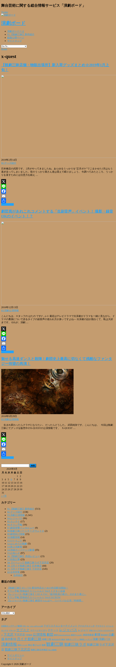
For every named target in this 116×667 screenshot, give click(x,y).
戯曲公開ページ (15, 37)
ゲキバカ (12, 630)
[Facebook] (58, 191)
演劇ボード (13, 23)
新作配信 (10, 639)
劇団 (50, 634)
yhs (28, 626)
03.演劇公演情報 (10, 310)
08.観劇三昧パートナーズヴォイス (25, 531)
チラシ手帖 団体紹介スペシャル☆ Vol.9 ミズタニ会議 (36, 591)
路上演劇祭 (52, 650)
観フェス (37, 645)
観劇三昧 (55, 644)
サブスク (23, 630)
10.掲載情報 (13, 537)
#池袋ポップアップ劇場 (11, 626)
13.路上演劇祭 (14, 546)
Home (4, 49)
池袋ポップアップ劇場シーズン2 (79, 639)
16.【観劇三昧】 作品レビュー (23, 556)
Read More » (7, 204)
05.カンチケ (13, 521)
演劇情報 (9, 644)
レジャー (83, 630)
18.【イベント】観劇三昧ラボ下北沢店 (28, 562)
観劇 (44, 645)
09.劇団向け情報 (16, 534)
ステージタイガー (38, 630)
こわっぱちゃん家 (36, 626)
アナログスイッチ (86, 626)
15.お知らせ (13, 553)
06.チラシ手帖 (14, 524)
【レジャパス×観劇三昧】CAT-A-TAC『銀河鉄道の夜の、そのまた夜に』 (47, 594)
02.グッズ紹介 (8, 163)
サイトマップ (14, 40)
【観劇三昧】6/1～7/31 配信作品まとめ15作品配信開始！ (37, 588)
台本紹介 (18, 575)
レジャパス (68, 630)
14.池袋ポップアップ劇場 (20, 550)
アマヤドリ (100, 626)
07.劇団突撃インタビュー (20, 527)
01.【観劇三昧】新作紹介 (20, 34)
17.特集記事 (13, 559)
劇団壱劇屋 (88, 635)
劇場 (97, 634)
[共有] (58, 200)
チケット (53, 630)
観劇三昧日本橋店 (39, 650)
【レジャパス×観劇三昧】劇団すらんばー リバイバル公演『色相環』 (45, 600)
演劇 (95, 639)
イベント (110, 626)
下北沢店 (19, 634)
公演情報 (39, 634)
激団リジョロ (22, 645)
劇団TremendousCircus (62, 635)
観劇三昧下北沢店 (17, 649)
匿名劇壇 (104, 635)
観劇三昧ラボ (75, 644)
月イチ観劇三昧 (29, 639)
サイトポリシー (15, 655)
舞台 (30, 645)
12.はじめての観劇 (17, 543)
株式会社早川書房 (58, 639)
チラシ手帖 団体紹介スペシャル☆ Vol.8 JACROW (34, 597)
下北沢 (8, 634)
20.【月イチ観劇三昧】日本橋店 (24, 565)
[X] (58, 181)
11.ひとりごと (14, 540)
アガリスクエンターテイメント (60, 626)
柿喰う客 (46, 639)
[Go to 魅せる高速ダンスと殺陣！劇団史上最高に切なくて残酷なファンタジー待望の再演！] (37, 413)
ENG (24, 626)
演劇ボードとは (15, 31)
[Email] (58, 196)
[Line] (58, 186)
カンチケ (4, 630)
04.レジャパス (14, 518)
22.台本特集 (13, 572)
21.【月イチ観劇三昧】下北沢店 (24, 569)
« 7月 (4, 496)
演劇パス (104, 639)
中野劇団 (29, 635)
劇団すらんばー (77, 635)
